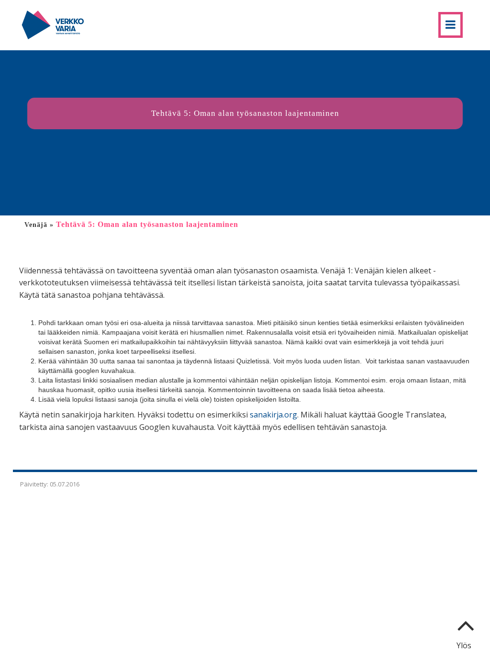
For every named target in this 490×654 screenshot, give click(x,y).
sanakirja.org (273, 414)
